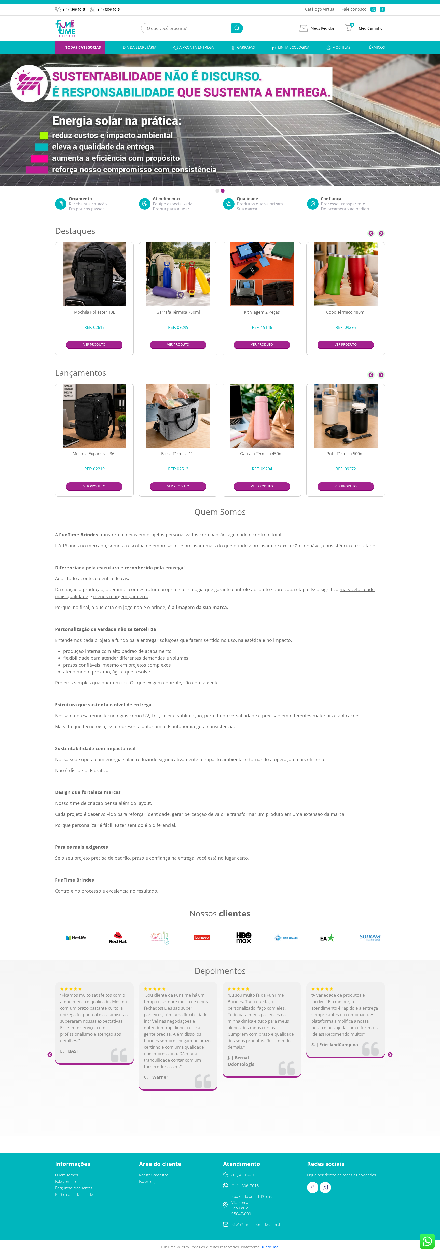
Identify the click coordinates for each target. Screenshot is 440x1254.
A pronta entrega (196, 47)
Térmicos (376, 47)
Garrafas (246, 47)
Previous (371, 233)
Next (381, 233)
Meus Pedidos (323, 28)
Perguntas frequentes (73, 1187)
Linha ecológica (293, 47)
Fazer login (148, 1181)
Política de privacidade (74, 1194)
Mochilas (341, 47)
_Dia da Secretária (138, 47)
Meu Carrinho (370, 28)
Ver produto (94, 344)
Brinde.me (269, 1247)
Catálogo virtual (320, 9)
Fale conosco (354, 9)
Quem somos (66, 1174)
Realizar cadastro (153, 1174)
